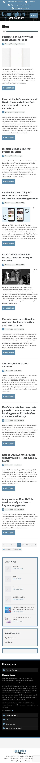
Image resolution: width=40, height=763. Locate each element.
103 (11, 545)
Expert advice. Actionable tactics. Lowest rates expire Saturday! (17, 257)
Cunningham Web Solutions (26, 756)
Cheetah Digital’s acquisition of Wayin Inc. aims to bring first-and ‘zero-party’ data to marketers (19, 103)
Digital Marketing (19, 44)
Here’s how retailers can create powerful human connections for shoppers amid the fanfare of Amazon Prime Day (19, 412)
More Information (6, 710)
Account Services (30, 758)
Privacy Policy (16, 761)
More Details (8, 88)
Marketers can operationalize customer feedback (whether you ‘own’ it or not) (18, 322)
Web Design (18, 156)
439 (35, 545)
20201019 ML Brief (19, 597)
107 (27, 545)
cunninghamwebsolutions (21, 8)
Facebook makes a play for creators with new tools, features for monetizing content (20, 195)
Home (3, 31)
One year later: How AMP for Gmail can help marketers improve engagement (18, 502)
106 (23, 545)
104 (15, 545)
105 (19, 545)
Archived (15, 566)
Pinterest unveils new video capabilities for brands (17, 38)
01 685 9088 (31, 1)
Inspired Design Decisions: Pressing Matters (16, 150)
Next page (16, 549)
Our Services (14, 758)
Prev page (8, 549)
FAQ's (21, 758)
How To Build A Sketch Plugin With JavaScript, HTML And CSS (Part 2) (19, 457)
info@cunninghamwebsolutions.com (20, 5)
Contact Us (26, 761)
